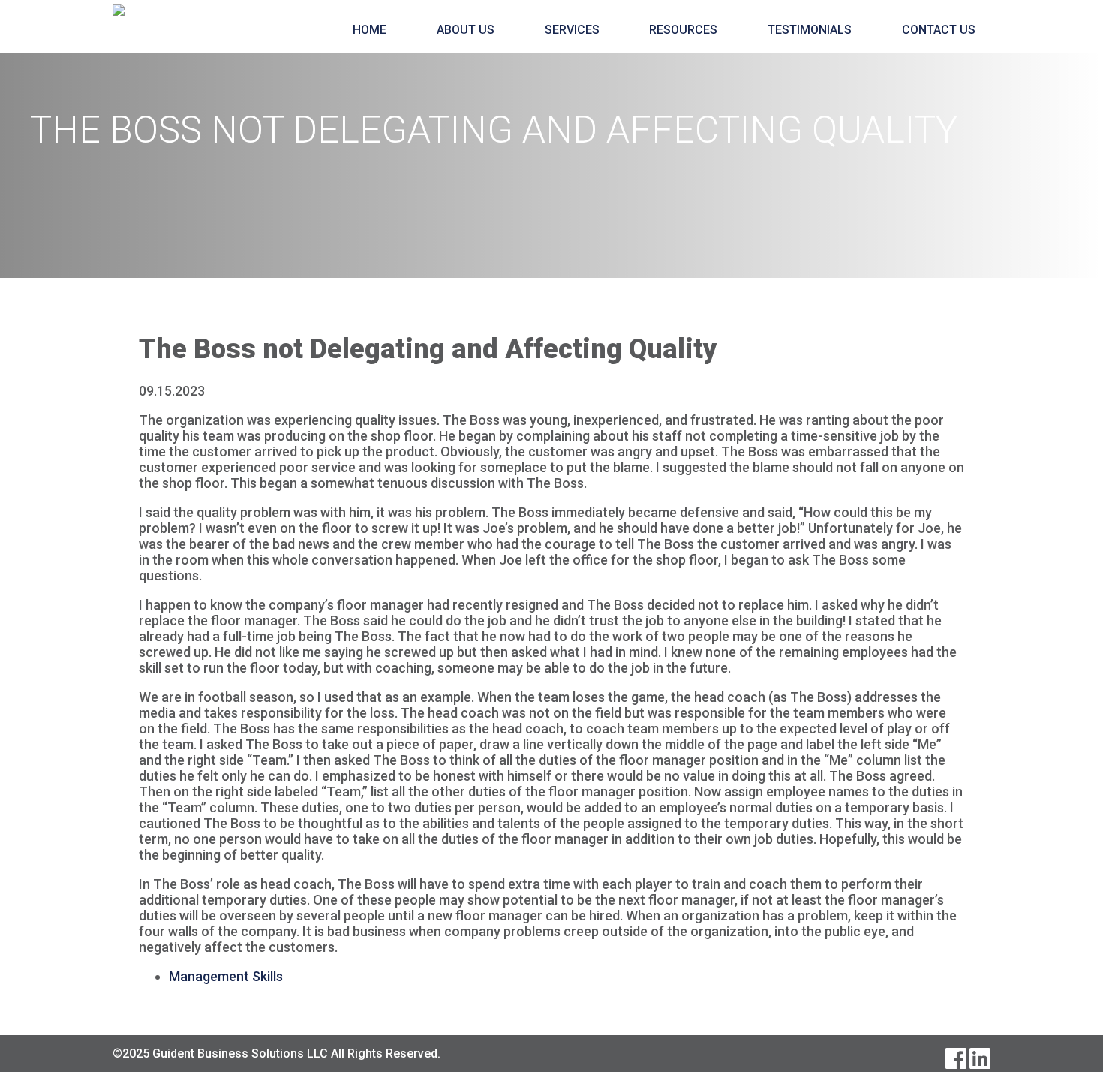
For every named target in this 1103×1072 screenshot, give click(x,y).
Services (572, 30)
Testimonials (810, 30)
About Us (465, 30)
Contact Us (938, 30)
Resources (683, 30)
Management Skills (226, 976)
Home (369, 30)
